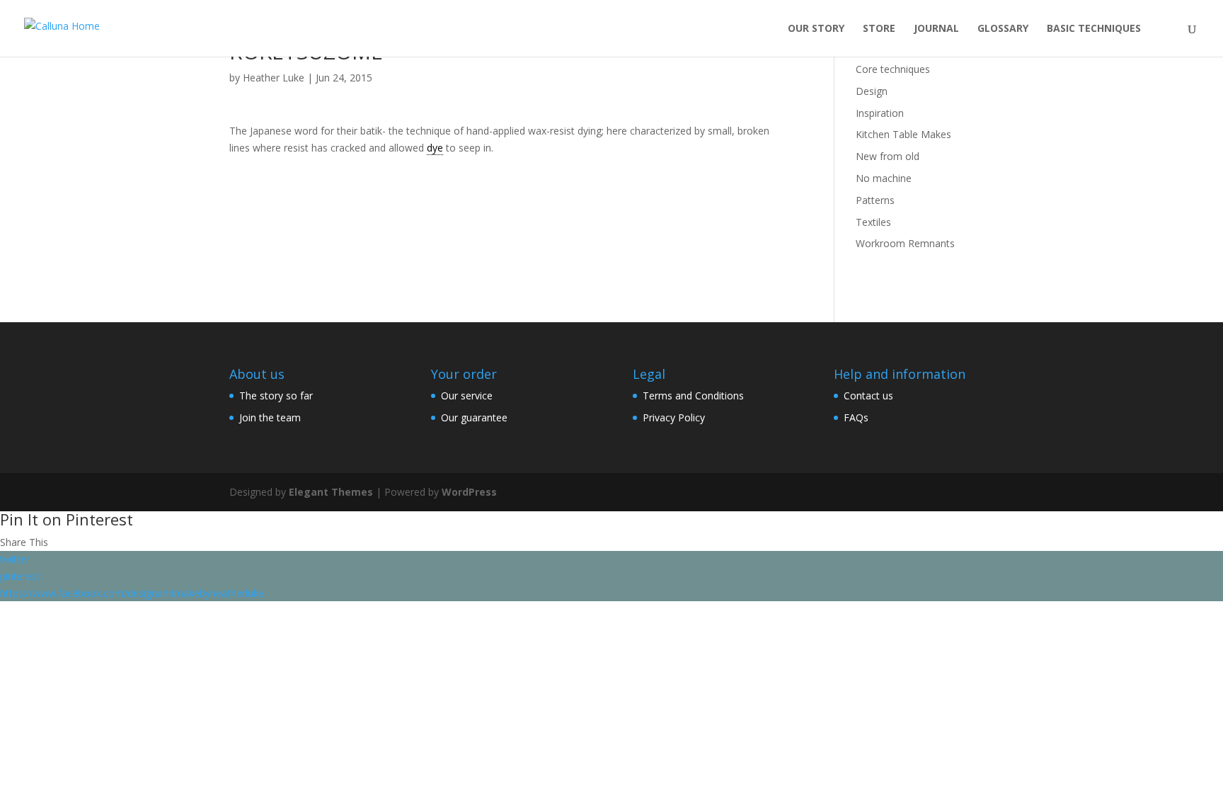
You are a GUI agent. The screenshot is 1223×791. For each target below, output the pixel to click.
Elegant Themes (331, 492)
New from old (887, 156)
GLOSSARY (1002, 29)
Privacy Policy (674, 417)
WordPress (469, 492)
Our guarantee (474, 417)
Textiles (873, 222)
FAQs (856, 417)
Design (872, 91)
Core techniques (893, 69)
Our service (467, 395)
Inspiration (880, 113)
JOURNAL (936, 29)
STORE (879, 29)
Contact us (868, 395)
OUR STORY (816, 29)
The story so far (276, 395)
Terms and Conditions (693, 395)
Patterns (875, 200)
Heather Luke (273, 77)
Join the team (270, 417)
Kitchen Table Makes (903, 134)
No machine (884, 178)
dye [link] (435, 147)
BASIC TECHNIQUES (1094, 29)
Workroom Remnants (905, 243)
